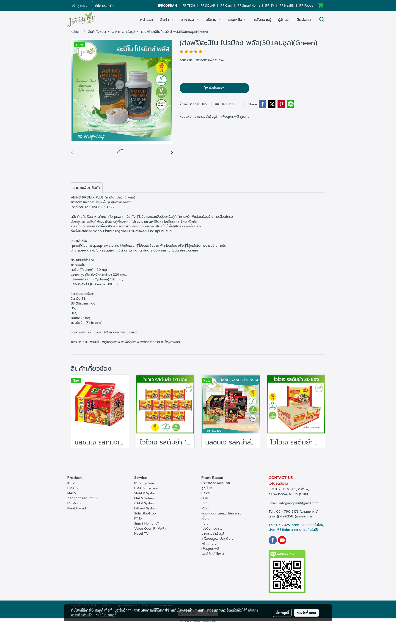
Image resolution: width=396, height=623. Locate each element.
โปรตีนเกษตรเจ (212, 528)
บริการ (211, 19)
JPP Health (286, 5)
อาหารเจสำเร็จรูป (206, 116)
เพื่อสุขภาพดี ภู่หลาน (235, 116)
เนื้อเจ (205, 518)
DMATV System (146, 488)
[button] (322, 19)
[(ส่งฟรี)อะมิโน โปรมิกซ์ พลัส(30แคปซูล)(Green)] (122, 91)
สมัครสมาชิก (104, 5)
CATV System (144, 503)
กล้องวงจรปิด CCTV (82, 498)
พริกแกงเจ (208, 543)
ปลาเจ (205, 493)
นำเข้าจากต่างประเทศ (215, 483)
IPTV (71, 483)
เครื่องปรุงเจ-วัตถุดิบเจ (217, 538)
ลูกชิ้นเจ (206, 488)
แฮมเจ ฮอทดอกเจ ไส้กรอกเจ (221, 513)
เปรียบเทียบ (227, 104)
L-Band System (145, 508)
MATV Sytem (144, 498)
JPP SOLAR (207, 5)
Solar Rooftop (145, 513)
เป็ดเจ (205, 508)
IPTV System (144, 483)
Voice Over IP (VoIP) (150, 528)
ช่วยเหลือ (236, 19)
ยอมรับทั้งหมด (306, 613)
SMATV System (145, 493)
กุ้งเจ (204, 523)
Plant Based (76, 508)
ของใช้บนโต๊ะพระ (212, 553)
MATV (71, 493)
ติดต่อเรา (304, 19)
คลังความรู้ (262, 19)
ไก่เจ (204, 503)
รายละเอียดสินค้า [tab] (86, 187)
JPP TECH (188, 5)
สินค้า (165, 19)
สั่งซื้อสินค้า (216, 88)
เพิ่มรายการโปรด (195, 104)
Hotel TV (141, 533)
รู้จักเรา (283, 19)
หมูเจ (204, 498)
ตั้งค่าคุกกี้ (282, 613)
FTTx (138, 518)
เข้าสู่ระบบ (80, 5)
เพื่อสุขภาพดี (210, 548)
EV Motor (74, 503)
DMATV (73, 488)
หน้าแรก (146, 19)
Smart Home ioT (146, 523)
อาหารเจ (188, 19)
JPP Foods (306, 5)
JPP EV (269, 5)
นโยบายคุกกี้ (108, 615)
